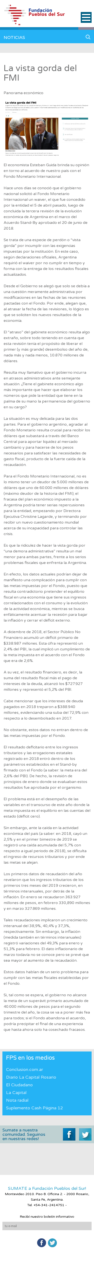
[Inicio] (39, 17)
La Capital (16, 1092)
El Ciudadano (19, 1085)
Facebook (41, 1242)
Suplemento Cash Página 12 (34, 1108)
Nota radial (17, 1100)
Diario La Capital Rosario (31, 1077)
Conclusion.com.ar (24, 1069)
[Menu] (86, 17)
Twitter (52, 1242)
